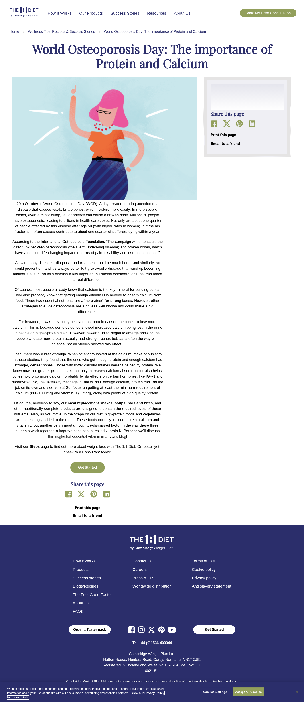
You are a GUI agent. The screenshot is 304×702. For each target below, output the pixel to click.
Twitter (81, 494)
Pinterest (93, 494)
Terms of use (203, 561)
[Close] (297, 692)
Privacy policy (204, 578)
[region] (152, 692)
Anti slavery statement (211, 586)
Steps (79, 414)
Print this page (87, 508)
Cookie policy (204, 569)
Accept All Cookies (248, 691)
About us (81, 603)
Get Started (214, 629)
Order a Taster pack (89, 629)
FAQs (78, 611)
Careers (139, 569)
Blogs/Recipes (85, 586)
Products (81, 569)
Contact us (142, 561)
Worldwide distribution (152, 586)
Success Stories (125, 13)
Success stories (87, 578)
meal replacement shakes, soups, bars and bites (110, 403)
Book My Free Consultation (268, 13)
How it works (84, 561)
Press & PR (142, 578)
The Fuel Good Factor (92, 594)
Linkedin (106, 494)
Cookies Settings (215, 691)
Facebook (68, 494)
